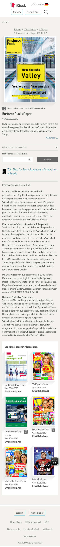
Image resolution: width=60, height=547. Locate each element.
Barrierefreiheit (31, 529)
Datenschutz (13, 529)
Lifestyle (43, 29)
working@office (15, 384)
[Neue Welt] (43, 411)
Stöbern (17, 11)
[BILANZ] (43, 461)
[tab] (30, 154)
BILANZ (39, 479)
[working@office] (16, 366)
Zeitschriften (30, 29)
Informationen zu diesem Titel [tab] (14, 147)
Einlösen (47, 159)
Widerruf (47, 529)
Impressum (30, 536)
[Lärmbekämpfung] (16, 412)
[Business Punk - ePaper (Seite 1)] (30, 69)
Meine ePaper (33, 11)
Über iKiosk (16, 522)
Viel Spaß (40, 384)
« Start (5, 21)
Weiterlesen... (52, 137)
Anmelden (39, 4)
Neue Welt (40, 429)
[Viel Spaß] (43, 366)
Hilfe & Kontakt (33, 522)
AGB (46, 522)
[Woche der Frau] (16, 462)
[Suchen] (46, 12)
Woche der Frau (15, 481)
